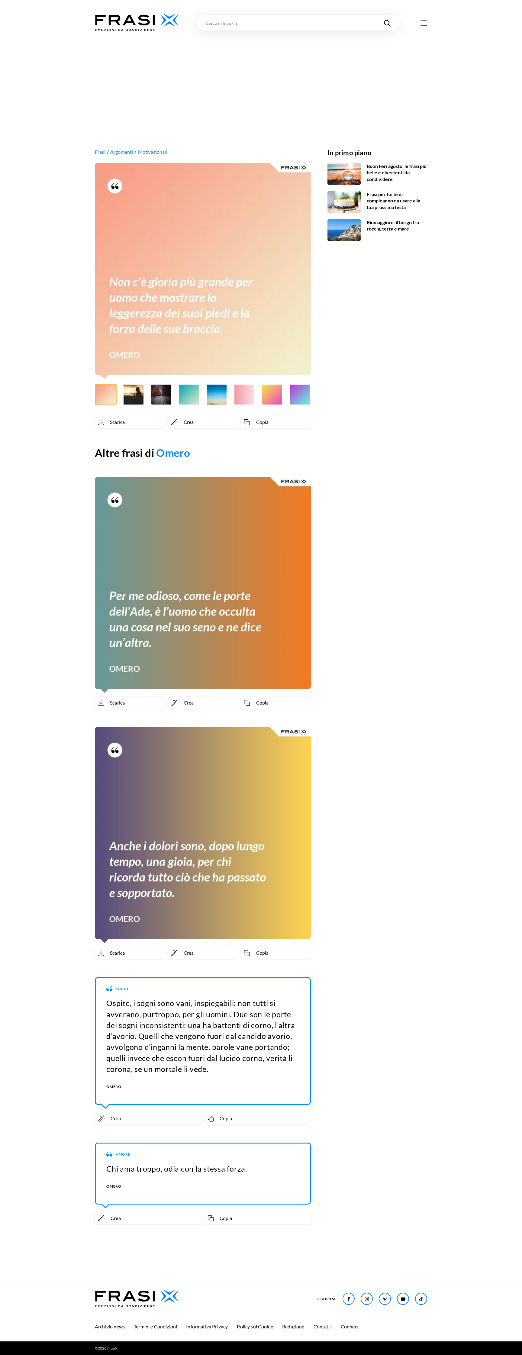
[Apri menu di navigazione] (423, 22)
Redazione (293, 1326)
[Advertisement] (261, 77)
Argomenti (121, 152)
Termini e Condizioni (155, 1326)
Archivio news (110, 1326)
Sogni (122, 988)
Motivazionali (152, 152)
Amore (123, 1154)
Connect (350, 1326)
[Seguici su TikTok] (421, 1299)
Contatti (323, 1326)
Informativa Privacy (207, 1326)
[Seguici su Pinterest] (385, 1299)
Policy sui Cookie (255, 1326)
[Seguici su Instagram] (367, 1299)
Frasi (100, 152)
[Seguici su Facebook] (349, 1299)
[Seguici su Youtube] (403, 1299)
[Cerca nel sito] (387, 23)
